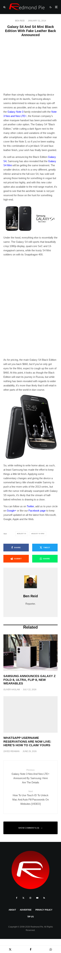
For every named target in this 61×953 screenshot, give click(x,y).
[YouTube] (37, 897)
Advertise (26, 910)
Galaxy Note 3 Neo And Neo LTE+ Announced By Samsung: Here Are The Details (30, 776)
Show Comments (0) (28, 828)
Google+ (11, 510)
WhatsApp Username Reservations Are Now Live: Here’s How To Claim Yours (27, 741)
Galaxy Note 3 (15, 111)
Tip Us (30, 917)
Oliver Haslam (11, 689)
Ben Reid (20, 21)
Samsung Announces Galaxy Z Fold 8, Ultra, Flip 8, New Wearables (29, 679)
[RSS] (44, 897)
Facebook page (37, 510)
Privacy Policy (43, 910)
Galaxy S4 (22, 533)
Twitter (30, 506)
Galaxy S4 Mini (38, 533)
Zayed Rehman (11, 751)
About (12, 910)
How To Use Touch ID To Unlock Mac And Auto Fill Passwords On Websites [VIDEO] (30, 797)
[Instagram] (30, 897)
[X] (23, 897)
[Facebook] (17, 897)
